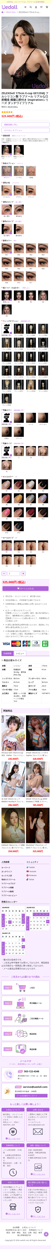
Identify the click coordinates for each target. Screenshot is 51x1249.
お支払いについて (29, 1227)
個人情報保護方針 (24, 1235)
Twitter (32, 867)
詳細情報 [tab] (8, 653)
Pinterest (33, 875)
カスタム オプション (13, 130)
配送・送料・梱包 (13, 1232)
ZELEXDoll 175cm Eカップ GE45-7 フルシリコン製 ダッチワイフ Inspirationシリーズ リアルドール (38, 846)
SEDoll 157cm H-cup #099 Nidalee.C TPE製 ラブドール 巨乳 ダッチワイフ (37, 800)
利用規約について (36, 1230)
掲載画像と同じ (11, 124)
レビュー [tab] (20, 653)
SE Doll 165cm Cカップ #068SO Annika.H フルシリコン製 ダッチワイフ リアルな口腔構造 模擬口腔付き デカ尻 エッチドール (13, 800)
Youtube (32, 871)
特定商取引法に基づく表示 (16, 1230)
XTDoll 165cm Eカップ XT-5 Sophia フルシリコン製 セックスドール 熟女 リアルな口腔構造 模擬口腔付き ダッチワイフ (38, 754)
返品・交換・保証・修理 (32, 1232)
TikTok (31, 879)
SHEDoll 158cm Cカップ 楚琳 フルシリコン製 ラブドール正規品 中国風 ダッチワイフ (13, 846)
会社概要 (16, 1227)
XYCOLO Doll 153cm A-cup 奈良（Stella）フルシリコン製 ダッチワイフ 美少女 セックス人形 (12, 754)
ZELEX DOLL (11, 12)
